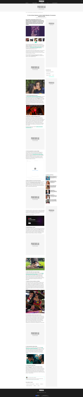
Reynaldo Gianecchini (49, 71)
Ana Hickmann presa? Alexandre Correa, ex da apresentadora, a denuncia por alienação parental (53, 182)
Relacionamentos (29, 385)
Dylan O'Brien (48, 75)
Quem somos (43, 392)
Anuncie (45, 392)
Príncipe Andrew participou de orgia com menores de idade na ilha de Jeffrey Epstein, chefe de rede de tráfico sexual (53, 192)
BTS (53, 75)
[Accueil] (41, 1)
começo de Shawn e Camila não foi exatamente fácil (33, 96)
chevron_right (35, 42)
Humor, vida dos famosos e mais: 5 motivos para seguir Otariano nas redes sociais (53, 177)
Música (35, 385)
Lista (38, 385)
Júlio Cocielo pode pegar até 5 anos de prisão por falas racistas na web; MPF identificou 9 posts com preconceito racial (53, 201)
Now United (48, 73)
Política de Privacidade (39, 392)
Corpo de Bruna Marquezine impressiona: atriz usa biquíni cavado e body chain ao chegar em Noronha (53, 196)
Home (26, 12)
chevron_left (34, 42)
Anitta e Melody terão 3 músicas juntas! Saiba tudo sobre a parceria (53, 186)
